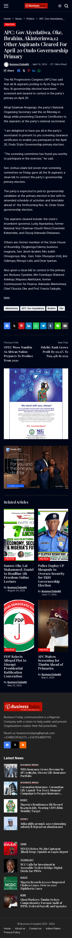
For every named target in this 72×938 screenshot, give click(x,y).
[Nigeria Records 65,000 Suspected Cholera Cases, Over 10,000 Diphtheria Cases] (10, 883)
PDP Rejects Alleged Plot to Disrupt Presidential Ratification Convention (15, 666)
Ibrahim (52, 308)
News (18, 18)
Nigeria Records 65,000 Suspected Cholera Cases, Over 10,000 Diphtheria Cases (42, 885)
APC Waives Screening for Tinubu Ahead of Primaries (50, 662)
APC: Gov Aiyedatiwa (33, 308)
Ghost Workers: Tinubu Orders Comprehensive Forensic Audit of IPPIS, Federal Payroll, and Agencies (43, 903)
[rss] (23, 745)
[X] (15, 745)
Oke (61, 308)
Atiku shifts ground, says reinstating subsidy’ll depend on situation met (43, 825)
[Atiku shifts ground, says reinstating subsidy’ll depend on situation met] (10, 823)
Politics (30, 18)
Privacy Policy (12, 932)
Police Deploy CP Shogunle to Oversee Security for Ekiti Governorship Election (51, 575)
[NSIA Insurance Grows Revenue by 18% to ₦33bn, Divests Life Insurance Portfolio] (10, 770)
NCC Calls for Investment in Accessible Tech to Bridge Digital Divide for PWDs (41, 868)
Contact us (35, 928)
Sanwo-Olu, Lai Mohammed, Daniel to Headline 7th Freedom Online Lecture (19, 573)
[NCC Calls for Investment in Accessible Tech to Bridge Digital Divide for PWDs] (10, 865)
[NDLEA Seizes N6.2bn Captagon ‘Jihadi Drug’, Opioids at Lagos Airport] (10, 848)
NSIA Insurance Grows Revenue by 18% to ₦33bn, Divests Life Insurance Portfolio (43, 773)
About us (20, 928)
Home (7, 18)
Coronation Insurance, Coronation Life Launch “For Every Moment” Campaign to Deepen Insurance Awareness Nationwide (41, 791)
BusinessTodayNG (19, 64)
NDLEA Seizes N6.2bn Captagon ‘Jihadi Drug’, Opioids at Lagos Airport (44, 850)
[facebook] (7, 745)
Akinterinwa (11, 308)
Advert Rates (53, 928)
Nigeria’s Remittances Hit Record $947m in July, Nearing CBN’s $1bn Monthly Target (41, 808)
